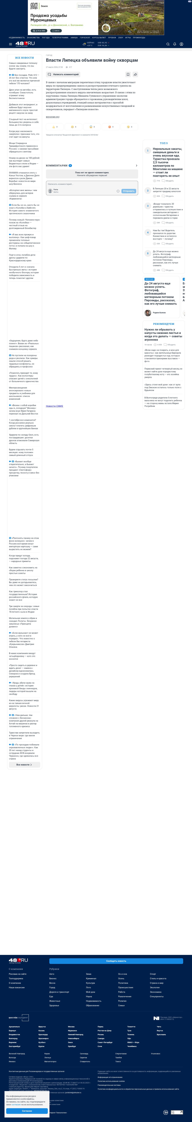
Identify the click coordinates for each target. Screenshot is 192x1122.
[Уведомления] (174, 44)
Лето (88, 987)
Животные (54, 1001)
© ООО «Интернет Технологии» (54, 1113)
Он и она (122, 974)
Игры (128, 38)
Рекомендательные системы (109, 1085)
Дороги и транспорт (59, 992)
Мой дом (90, 992)
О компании (15, 983)
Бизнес (53, 978)
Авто (51, 974)
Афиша (74, 38)
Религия (122, 1001)
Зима (88, 974)
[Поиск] (168, 44)
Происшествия (125, 987)
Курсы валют (99, 38)
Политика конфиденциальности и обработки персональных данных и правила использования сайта (138, 1089)
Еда (51, 996)
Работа (121, 992)
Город (52, 987)
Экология (155, 987)
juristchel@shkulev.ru (73, 1093)
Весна (52, 983)
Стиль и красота (158, 978)
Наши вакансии (17, 987)
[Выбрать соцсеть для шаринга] (135, 74)
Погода (46, 38)
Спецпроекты (157, 996)
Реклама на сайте (17, 974)
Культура (90, 983)
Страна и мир (156, 983)
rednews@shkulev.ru (41, 1091)
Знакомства (33, 38)
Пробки (112, 38)
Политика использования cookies (111, 1081)
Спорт (153, 974)
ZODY (120, 38)
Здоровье (54, 1005)
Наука (89, 996)
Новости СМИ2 (54, 406)
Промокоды (139, 38)
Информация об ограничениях (110, 1077)
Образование (92, 1005)
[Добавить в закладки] (128, 74)
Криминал (91, 978)
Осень (121, 978)
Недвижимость (17, 38)
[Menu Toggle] (10, 44)
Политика (123, 983)
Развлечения (124, 996)
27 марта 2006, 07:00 (54, 67)
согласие (16, 1104)
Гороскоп (85, 38)
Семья (121, 1005)
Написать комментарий (66, 74)
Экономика (155, 992)
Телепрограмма (60, 38)
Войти (56, 192)
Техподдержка (16, 978)
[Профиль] (181, 44)
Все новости (24, 57)
